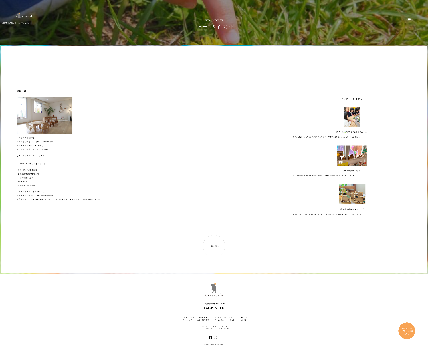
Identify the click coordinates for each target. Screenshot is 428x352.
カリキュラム (219, 319)
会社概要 (244, 319)
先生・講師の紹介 (203, 319)
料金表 (232, 319)
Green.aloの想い (188, 319)
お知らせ (209, 327)
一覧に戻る (214, 246)
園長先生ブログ (224, 327)
